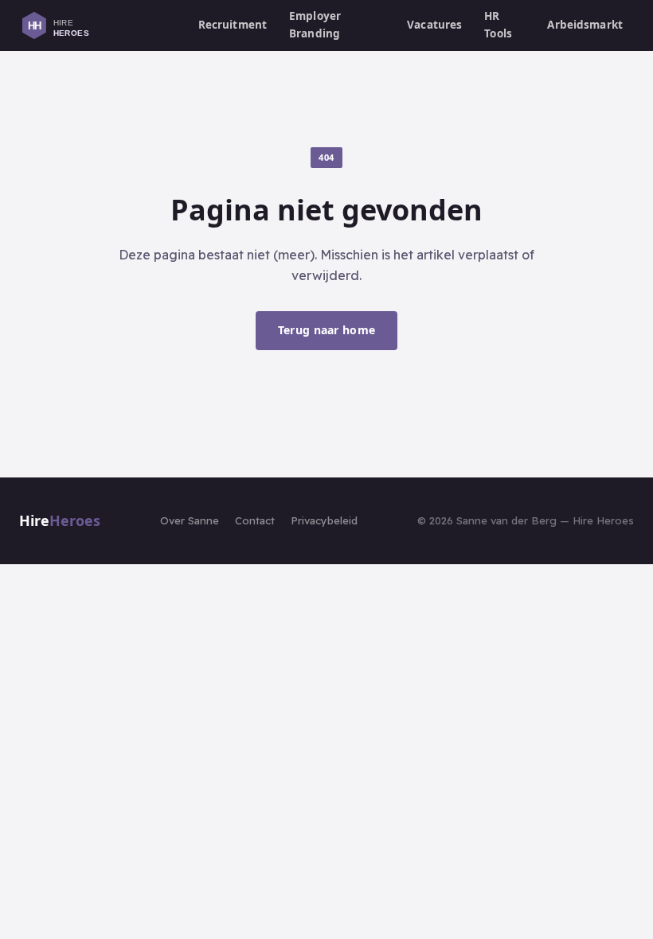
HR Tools (498, 25)
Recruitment (233, 25)
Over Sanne (189, 520)
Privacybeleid (324, 520)
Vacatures (434, 25)
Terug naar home (326, 329)
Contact (255, 520)
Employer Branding (315, 25)
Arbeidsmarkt (585, 25)
